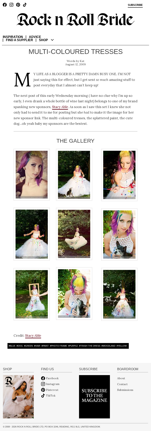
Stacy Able (60, 107)
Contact (122, 384)
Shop (43, 40)
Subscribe (135, 5)
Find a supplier (19, 40)
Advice (35, 37)
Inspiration (13, 37)
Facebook (52, 378)
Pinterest (52, 390)
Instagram (52, 384)
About (121, 378)
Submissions (125, 390)
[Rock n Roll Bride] (75, 19)
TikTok (50, 395)
